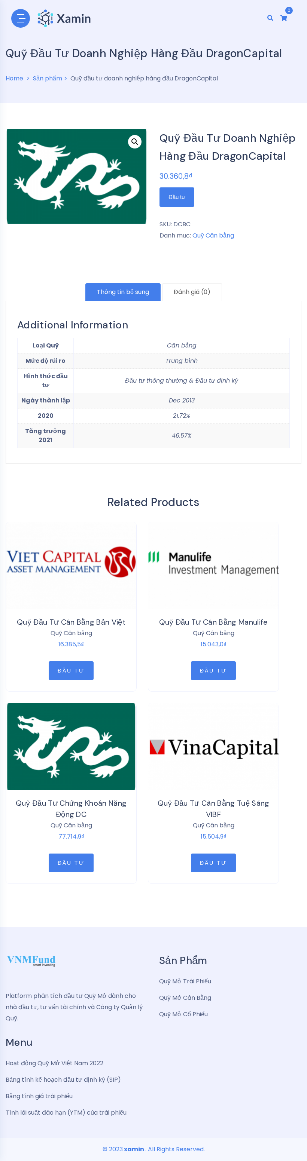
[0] (283, 18)
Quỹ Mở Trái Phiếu (185, 981)
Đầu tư (176, 197)
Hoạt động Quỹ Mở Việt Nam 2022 (54, 1063)
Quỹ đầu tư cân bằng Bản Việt (71, 622)
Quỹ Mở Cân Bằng (185, 997)
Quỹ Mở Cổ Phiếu (183, 1014)
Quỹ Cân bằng (213, 235)
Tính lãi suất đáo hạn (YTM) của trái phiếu (66, 1112)
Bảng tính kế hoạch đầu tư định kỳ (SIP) (63, 1079)
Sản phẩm (47, 78)
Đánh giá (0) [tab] (192, 292)
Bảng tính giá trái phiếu (39, 1096)
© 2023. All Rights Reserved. (154, 1149)
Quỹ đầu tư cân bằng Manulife (213, 622)
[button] (135, 141)
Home (14, 78)
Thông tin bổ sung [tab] (123, 292)
